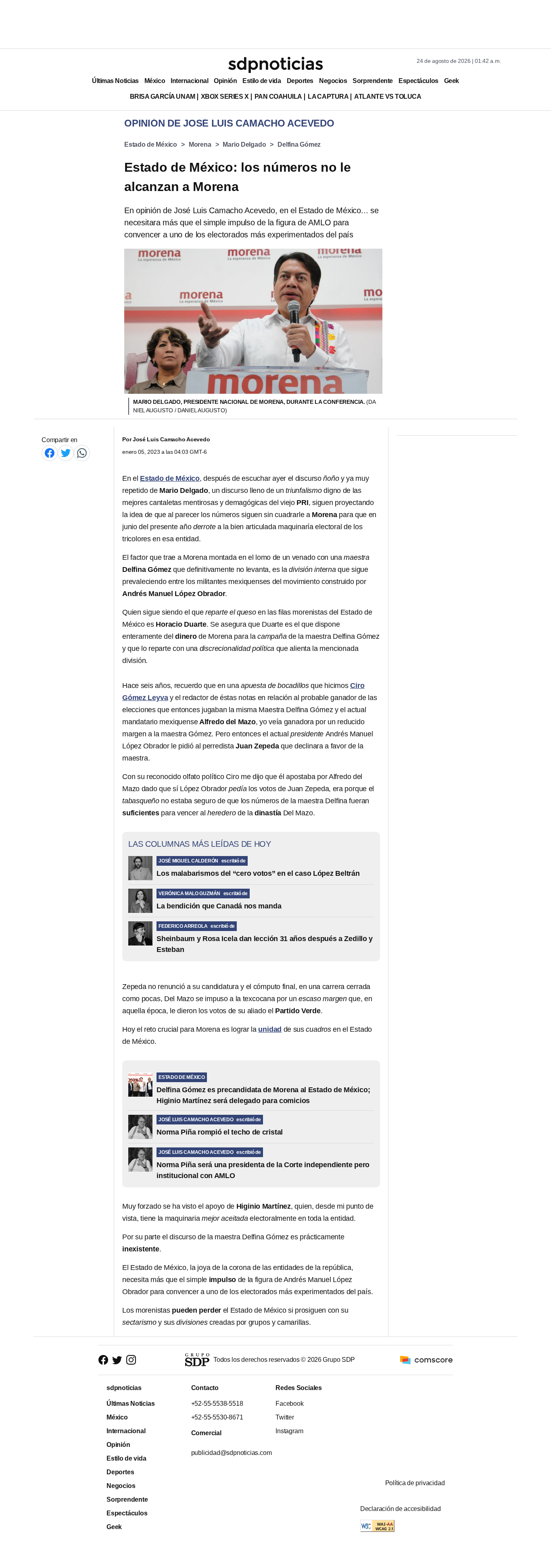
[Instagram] (131, 1360)
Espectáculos (418, 80)
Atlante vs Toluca (387, 96)
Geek (451, 80)
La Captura (328, 96)
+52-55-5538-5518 (217, 1403)
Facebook (289, 1403)
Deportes (300, 80)
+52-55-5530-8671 (217, 1417)
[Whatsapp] (82, 452)
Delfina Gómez (299, 144)
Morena (200, 144)
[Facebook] (50, 452)
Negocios (333, 80)
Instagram (289, 1431)
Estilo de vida (261, 80)
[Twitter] (66, 452)
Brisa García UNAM (162, 96)
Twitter (285, 1417)
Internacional (189, 80)
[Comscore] (426, 1359)
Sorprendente (373, 80)
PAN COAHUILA (278, 96)
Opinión (225, 80)
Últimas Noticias (115, 80)
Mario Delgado (244, 144)
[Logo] (275, 65)
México (154, 80)
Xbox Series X (225, 96)
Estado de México (150, 144)
